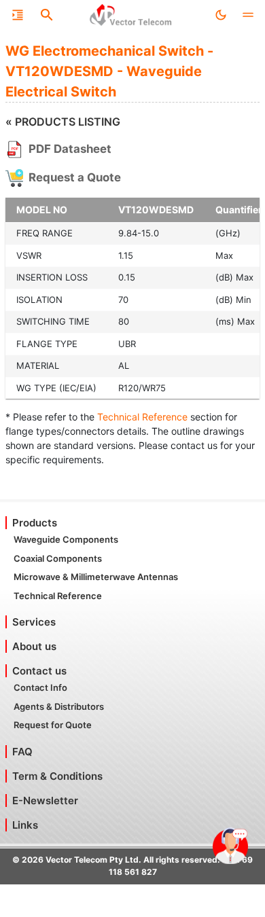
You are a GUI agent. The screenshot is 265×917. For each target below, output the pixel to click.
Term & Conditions (57, 776)
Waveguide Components (66, 539)
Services (34, 621)
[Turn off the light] (221, 15)
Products (34, 522)
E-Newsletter (45, 800)
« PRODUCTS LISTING (62, 121)
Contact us (39, 670)
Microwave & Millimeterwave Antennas (96, 576)
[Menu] (17, 15)
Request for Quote (53, 724)
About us (34, 646)
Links (25, 825)
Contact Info (40, 687)
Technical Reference (142, 416)
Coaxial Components (58, 558)
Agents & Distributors (59, 706)
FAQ (22, 751)
